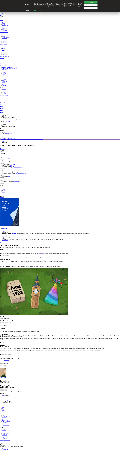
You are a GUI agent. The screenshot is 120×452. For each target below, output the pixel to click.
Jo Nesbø (3, 82)
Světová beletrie (4, 28)
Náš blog (3, 429)
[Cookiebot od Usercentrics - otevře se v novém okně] (27, 10)
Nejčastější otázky (5, 420)
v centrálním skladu (14, 164)
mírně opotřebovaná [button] (5, 232)
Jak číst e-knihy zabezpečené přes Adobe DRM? (7, 138)
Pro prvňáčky (4, 46)
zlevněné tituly (12, 161)
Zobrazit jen (2, 159)
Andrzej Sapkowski (5, 85)
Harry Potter (4, 89)
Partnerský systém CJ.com (6, 431)
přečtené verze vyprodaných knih (21, 173)
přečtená (9, 170)
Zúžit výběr (2, 183)
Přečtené (1, 14)
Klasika (3, 26)
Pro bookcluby (4, 438)
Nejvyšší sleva (4, 193)
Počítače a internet (5, 39)
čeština (9, 176)
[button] (61, 238)
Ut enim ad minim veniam (41, 253)
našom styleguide (6, 360)
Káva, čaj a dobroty (4, 98)
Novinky (3, 71)
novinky (9, 160)
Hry (1, 15)
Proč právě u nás (4, 416)
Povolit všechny (90, 2)
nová (8, 169)
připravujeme (12, 166)
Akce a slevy (4, 73)
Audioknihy (4, 407)
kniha (9, 158)
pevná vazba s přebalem (16, 181)
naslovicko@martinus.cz (7, 400)
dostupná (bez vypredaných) (18, 167)
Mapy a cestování (3, 63)
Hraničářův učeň (4, 91)
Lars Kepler (4, 83)
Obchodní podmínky (5, 449)
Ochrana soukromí (5, 448)
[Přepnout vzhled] (0, 18)
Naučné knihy (4, 52)
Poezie (3, 29)
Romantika (3, 24)
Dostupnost (2, 163)
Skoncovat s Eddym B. (3, 377)
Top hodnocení (4, 190)
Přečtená (3, 231)
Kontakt (3, 413)
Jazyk (1, 175)
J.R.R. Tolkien (4, 81)
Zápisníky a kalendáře (4, 104)
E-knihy (1, 13)
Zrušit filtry (2, 197)
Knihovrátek (14, 233)
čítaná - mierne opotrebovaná (18, 172)
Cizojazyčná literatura (4, 65)
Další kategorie (4, 30)
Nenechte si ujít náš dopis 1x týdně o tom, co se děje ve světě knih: (10, 441)
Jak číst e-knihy (4, 417)
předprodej (10, 165)
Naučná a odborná (4, 32)
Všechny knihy (4, 69)
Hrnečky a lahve (3, 100)
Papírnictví (2, 102)
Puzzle (1, 112)
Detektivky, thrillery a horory (6, 21)
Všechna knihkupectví (5, 396)
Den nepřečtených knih (5, 436)
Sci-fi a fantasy (4, 22)
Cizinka (3, 92)
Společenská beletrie (5, 25)
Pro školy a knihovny (5, 422)
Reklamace (4, 424)
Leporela (3, 51)
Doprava (3, 414)
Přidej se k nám (4, 434)
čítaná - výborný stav (15, 171)
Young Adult (4, 48)
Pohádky (3, 50)
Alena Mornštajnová (5, 84)
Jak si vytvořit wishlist (5, 419)
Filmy (1, 110)
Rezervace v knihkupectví (6, 421)
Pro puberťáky (4, 47)
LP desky (2, 108)
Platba (3, 415)
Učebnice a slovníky (4, 59)
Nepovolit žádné (90, 7)
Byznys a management (5, 34)
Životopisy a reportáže (5, 37)
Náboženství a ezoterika (4, 61)
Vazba (1, 180)
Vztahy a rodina (4, 38)
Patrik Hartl (4, 80)
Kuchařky (2, 58)
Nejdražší (3, 192)
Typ (1, 157)
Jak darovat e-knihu (5, 418)
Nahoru (1, 242)
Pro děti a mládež (3, 44)
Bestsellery (3, 70)
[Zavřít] (0, 187)
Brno (3, 395)
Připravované (4, 72)
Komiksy (3, 23)
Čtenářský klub (4, 435)
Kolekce (3, 74)
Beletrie (1, 20)
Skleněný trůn (4, 93)
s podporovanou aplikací (12, 132)
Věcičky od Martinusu (4, 97)
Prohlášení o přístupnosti (6, 433)
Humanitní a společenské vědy (6, 35)
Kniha (3, 237)
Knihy (3, 141)
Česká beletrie (4, 27)
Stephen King (4, 79)
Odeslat (2, 443)
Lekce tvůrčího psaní (3, 226)
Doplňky (2, 16)
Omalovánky (4, 53)
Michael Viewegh (5, 228)
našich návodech (8, 121)
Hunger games (4, 90)
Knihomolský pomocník (5, 437)
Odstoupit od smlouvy (5, 425)
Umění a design (4, 41)
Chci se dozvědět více (37, 10)
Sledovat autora (2, 147)
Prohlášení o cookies (5, 432)
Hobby (3, 40)
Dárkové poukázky (4, 95)
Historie (3, 36)
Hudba (1, 106)
